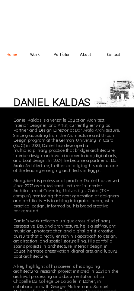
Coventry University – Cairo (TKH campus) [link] (62, 193)
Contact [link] (113, 55)
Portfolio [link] (61, 55)
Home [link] (11, 55)
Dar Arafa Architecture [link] (97, 130)
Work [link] (34, 55)
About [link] (85, 55)
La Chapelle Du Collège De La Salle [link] (59, 279)
